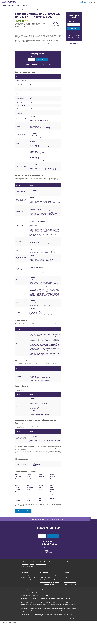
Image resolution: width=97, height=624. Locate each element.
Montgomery (30, 487)
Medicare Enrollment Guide (70, 584)
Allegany (29, 474)
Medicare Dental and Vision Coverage (48, 575)
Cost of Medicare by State (45, 577)
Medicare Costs (67, 577)
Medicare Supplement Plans (26, 579)
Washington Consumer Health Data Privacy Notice (58, 561)
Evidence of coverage (35, 464)
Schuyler (52, 494)
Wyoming (29, 500)
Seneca (16, 496)
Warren (40, 498)
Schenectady (30, 494)
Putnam (28, 491)
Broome (52, 474)
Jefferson (17, 485)
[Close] (93, 622)
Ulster (28, 498)
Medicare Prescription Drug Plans (28, 577)
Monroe (17, 487)
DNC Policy (32, 564)
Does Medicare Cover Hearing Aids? (47, 584)
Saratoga (17, 494)
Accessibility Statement (41, 564)
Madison (52, 485)
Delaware (52, 478)
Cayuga (28, 476)
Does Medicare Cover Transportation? (48, 579)
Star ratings (33, 465)
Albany (16, 474)
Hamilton (41, 483)
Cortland (40, 478)
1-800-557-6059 (83, 2)
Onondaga (17, 489)
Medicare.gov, (30, 610)
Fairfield (40, 481)
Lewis (28, 485)
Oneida (52, 487)
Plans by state (67, 575)
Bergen (40, 474)
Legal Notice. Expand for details (9, 622)
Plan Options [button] (4, 5)
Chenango (17, 478)
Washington (53, 498)
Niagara (40, 487)
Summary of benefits (35, 463)
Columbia (29, 478)
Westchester (18, 500)
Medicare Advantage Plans (26, 575)
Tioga (16, 498)
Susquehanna (53, 496)
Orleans (40, 489)
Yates (40, 500)
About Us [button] (19, 5)
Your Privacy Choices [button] (39, 561)
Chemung (52, 476)
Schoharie (41, 494)
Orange (28, 489)
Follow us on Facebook (28, 566)
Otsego (16, 491)
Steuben (29, 496)
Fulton (51, 481)
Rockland (52, 491)
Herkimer (52, 483)
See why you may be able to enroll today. (47, 49)
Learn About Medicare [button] (12, 5)
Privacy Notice (30, 561)
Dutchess (17, 481)
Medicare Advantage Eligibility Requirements (49, 582)
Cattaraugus (18, 476)
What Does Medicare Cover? (70, 582)
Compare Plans (25, 5)
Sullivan (40, 496)
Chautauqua (41, 476)
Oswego (52, 489)
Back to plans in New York (22, 510)
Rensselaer (41, 491)
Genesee (17, 483)
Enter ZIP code (31, 56)
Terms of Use (25, 564)
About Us (23, 561)
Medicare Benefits (68, 579)
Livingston (41, 485)
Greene (28, 483)
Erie (28, 481)
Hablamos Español (74, 43)
